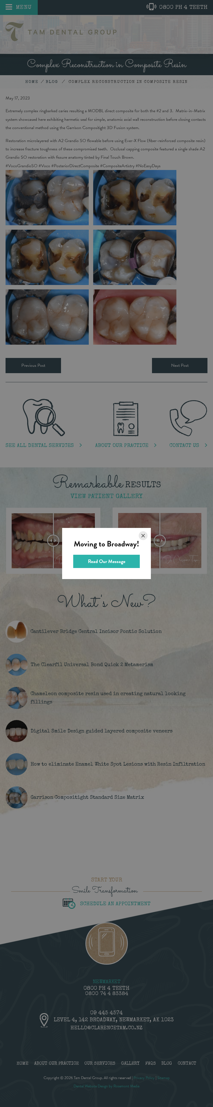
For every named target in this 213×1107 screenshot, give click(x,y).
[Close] (143, 535)
